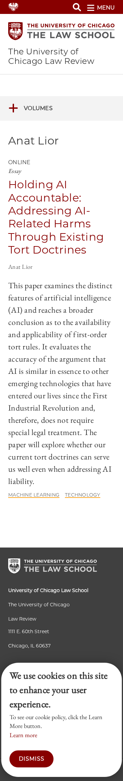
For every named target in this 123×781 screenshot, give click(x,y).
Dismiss (31, 759)
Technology (82, 495)
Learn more (23, 735)
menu (106, 7)
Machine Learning (33, 495)
